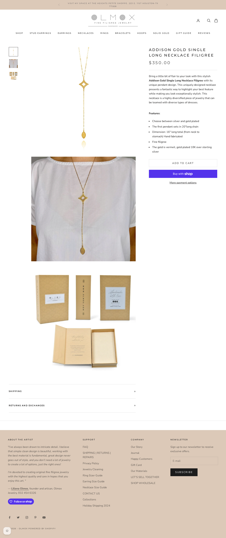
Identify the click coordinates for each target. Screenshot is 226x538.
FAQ (85, 447)
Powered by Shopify (42, 528)
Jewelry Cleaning (93, 469)
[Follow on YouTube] (44, 517)
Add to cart (183, 163)
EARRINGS (64, 33)
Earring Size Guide (94, 481)
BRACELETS (122, 33)
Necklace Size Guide (95, 487)
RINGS (104, 33)
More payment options (183, 183)
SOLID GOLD (161, 33)
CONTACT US (91, 493)
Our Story (136, 447)
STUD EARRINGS (40, 33)
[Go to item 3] (13, 75)
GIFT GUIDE (183, 33)
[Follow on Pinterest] (35, 517)
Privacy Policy (91, 463)
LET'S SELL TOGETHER (145, 477)
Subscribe (184, 472)
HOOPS (142, 33)
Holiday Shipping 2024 (96, 505)
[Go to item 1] (13, 51)
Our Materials (139, 471)
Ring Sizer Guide (93, 475)
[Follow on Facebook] (9, 517)
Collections (89, 499)
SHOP (19, 33)
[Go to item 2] (13, 63)
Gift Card (136, 465)
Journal (135, 453)
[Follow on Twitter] (18, 517)
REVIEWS (204, 33)
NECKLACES (86, 33)
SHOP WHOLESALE (143, 483)
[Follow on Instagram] (26, 517)
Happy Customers (141, 459)
